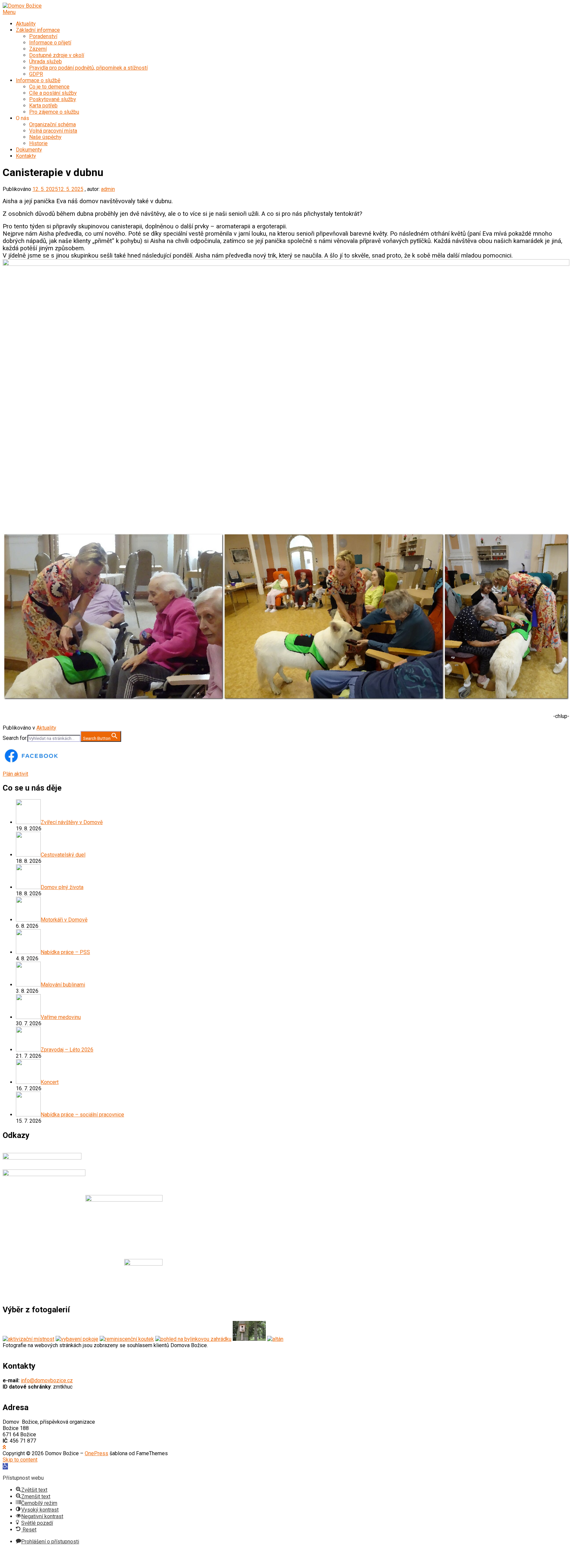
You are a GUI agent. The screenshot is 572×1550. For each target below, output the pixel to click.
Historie (38, 143)
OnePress (96, 1453)
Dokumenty (29, 150)
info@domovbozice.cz (47, 1380)
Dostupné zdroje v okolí (56, 55)
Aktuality (26, 24)
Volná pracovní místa (53, 131)
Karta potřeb (43, 105)
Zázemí (38, 49)
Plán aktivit (15, 774)
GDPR (36, 74)
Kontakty (26, 156)
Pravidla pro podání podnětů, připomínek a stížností (88, 68)
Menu (9, 12)
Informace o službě (38, 80)
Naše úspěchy (45, 137)
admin (108, 189)
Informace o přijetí (50, 42)
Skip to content (20, 1460)
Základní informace (38, 30)
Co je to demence (49, 87)
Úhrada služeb (45, 61)
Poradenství (43, 36)
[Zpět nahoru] (4, 1447)
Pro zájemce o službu (54, 112)
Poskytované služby (52, 99)
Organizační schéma (52, 124)
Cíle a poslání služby (53, 93)
